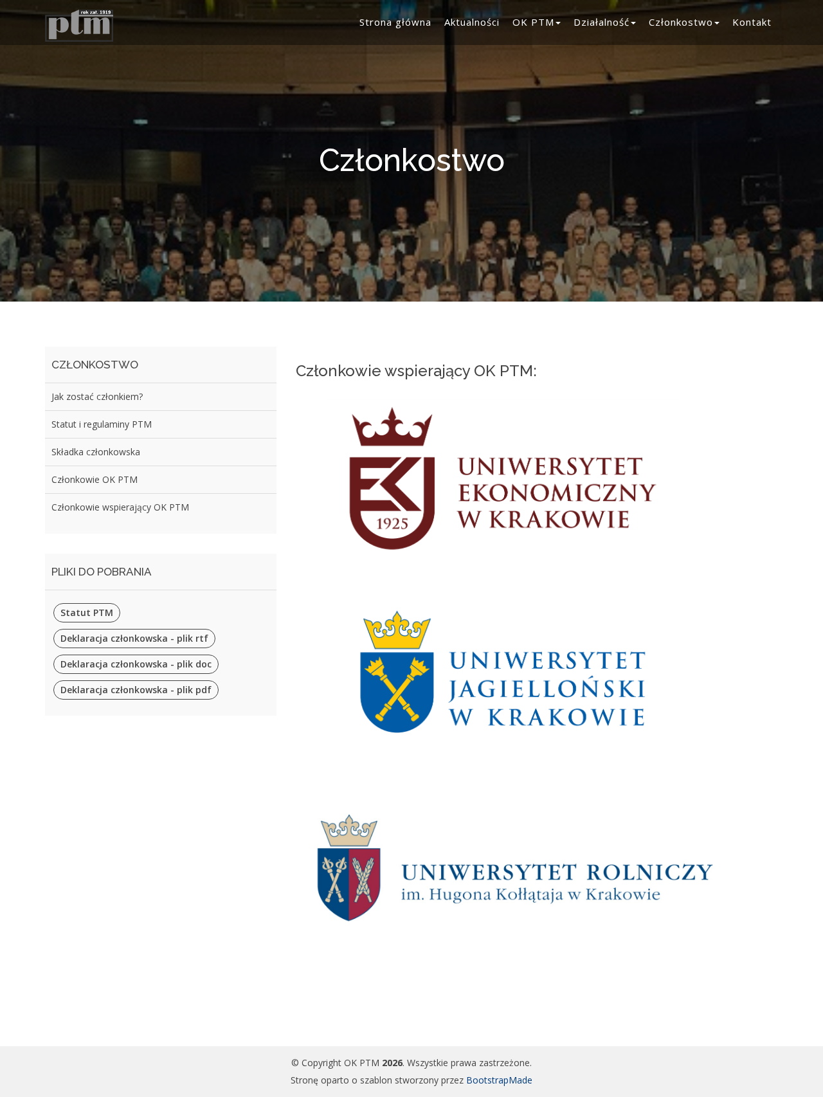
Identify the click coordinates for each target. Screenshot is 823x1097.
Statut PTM (86, 612)
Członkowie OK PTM (94, 479)
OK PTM (533, 21)
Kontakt (752, 21)
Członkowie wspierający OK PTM (120, 507)
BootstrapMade (499, 1080)
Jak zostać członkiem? (97, 396)
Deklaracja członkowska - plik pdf (136, 690)
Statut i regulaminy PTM (101, 424)
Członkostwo (681, 21)
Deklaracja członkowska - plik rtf (134, 638)
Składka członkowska (95, 452)
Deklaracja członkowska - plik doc (136, 664)
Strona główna (395, 21)
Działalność (601, 21)
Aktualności (472, 21)
